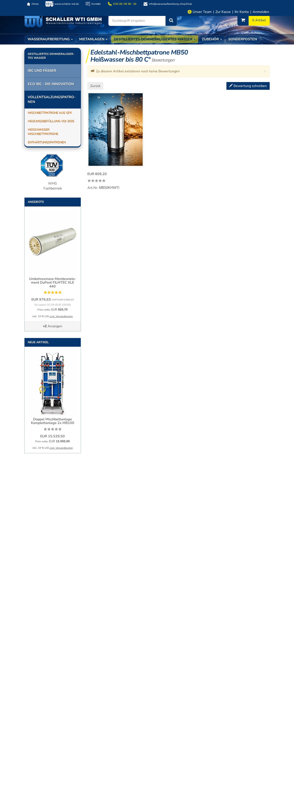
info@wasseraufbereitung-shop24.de (170, 4)
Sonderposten (242, 39)
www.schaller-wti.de (66, 4)
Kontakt (96, 4)
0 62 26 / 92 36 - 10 (124, 4)
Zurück (95, 86)
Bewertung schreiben (250, 86)
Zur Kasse (223, 11)
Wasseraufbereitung (49, 39)
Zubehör (211, 39)
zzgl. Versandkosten (61, 316)
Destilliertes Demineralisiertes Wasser (153, 39)
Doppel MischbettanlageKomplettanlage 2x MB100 (52, 421)
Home (35, 4)
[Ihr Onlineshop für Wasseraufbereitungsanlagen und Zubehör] (63, 21)
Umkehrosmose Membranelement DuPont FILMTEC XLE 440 (52, 282)
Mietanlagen (92, 39)
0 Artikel (259, 20)
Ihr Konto (242, 11)
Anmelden (261, 11)
